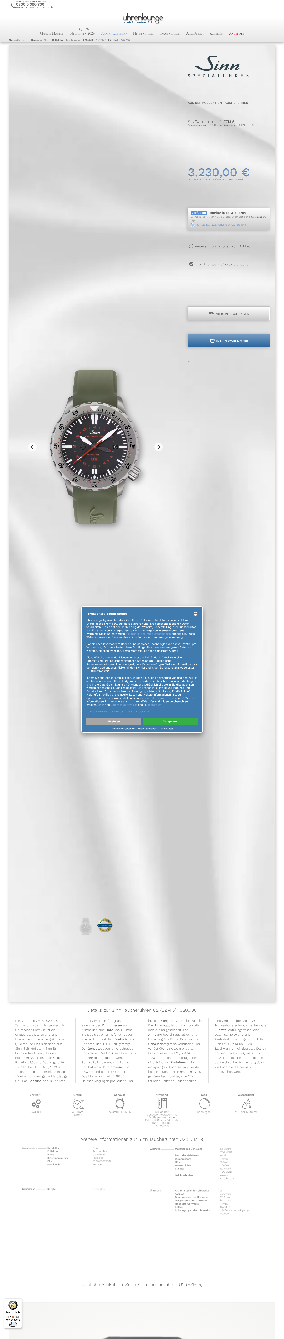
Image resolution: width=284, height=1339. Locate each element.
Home (18, 40)
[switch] (13, 1324)
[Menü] (19, 1300)
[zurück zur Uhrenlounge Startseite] (142, 18)
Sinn (40, 40)
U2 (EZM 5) (96, 40)
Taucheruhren (67, 40)
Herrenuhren (143, 33)
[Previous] (32, 447)
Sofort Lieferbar (114, 33)
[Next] (158, 447)
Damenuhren (170, 33)
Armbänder (194, 33)
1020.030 (120, 40)
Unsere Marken (52, 33)
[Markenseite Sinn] (218, 87)
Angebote (236, 33)
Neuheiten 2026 (82, 33)
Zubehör (216, 33)
